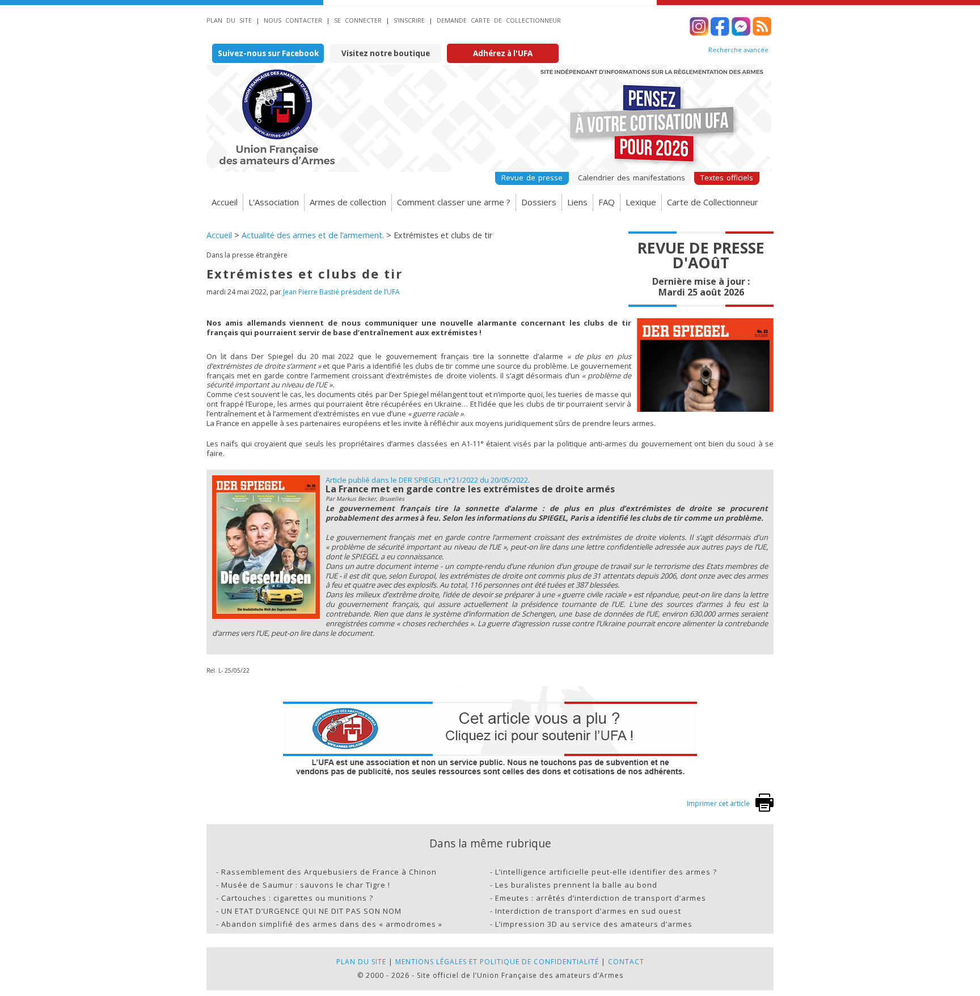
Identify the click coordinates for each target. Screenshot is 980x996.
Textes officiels (726, 177)
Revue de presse (532, 177)
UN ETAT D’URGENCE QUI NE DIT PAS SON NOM (311, 911)
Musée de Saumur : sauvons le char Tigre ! (305, 885)
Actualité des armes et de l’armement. (313, 235)
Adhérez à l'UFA (503, 53)
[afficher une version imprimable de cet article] (764, 809)
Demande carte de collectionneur (499, 20)
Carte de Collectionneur (712, 202)
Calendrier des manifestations (631, 177)
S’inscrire (409, 20)
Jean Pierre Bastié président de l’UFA (341, 292)
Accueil (225, 202)
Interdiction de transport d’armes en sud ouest (588, 911)
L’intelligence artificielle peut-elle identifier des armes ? (606, 872)
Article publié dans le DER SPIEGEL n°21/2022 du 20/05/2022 (427, 480)
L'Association (273, 202)
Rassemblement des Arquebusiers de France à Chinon (329, 872)
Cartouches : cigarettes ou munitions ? (297, 898)
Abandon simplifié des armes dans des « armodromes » (331, 924)
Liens (577, 202)
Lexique (641, 202)
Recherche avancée (738, 50)
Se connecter (358, 20)
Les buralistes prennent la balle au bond (576, 885)
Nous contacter (293, 20)
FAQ (606, 202)
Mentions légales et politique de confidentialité (497, 962)
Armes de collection (348, 202)
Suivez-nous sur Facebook (268, 53)
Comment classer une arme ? (453, 202)
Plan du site (229, 20)
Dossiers (538, 202)
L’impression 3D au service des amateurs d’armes (593, 924)
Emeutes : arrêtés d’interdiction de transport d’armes (600, 898)
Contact (626, 962)
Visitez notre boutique (385, 53)
